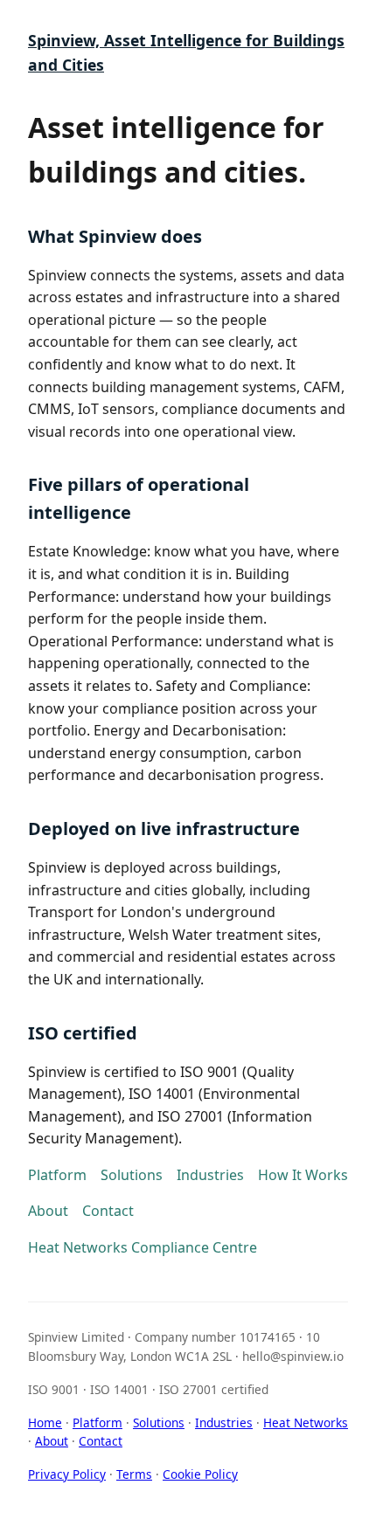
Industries (210, 1174)
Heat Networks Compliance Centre (142, 1247)
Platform (57, 1174)
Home (45, 1422)
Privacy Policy (67, 1474)
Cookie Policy (200, 1474)
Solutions (132, 1174)
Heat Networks (305, 1422)
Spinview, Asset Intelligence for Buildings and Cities (186, 52)
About (48, 1210)
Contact (108, 1210)
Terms (134, 1474)
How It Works (303, 1174)
